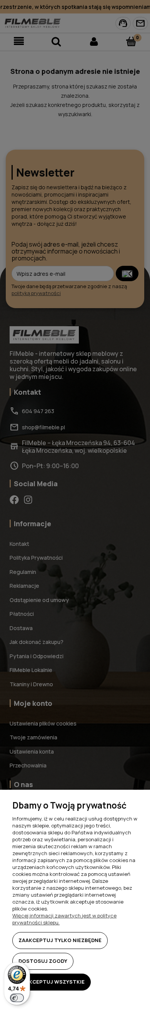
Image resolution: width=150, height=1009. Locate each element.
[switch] (17, 998)
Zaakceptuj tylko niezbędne (60, 940)
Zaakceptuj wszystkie (51, 981)
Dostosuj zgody (42, 960)
